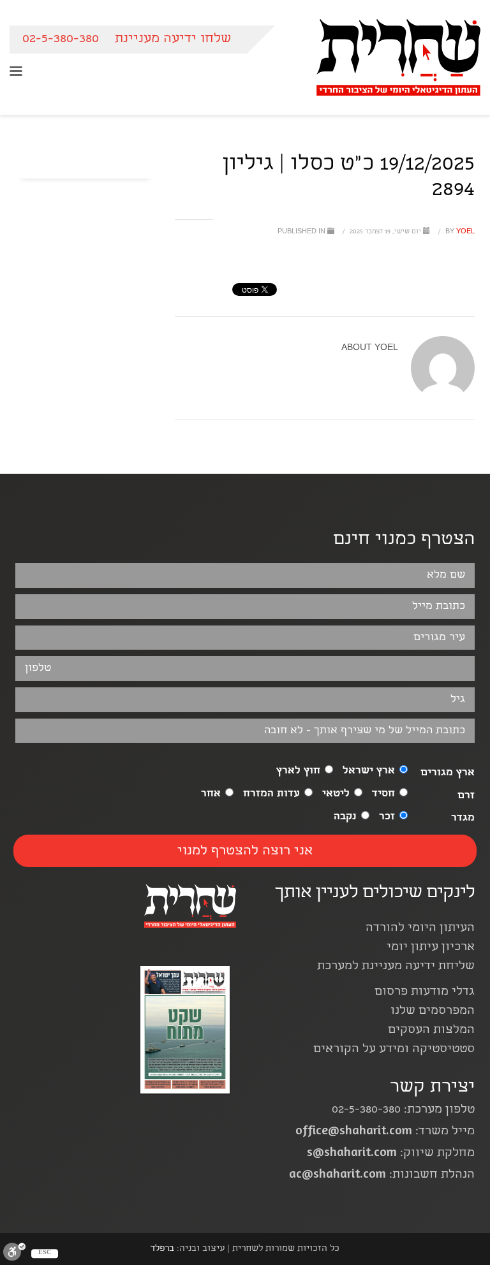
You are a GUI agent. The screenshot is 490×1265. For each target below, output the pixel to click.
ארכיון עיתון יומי (431, 947)
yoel (459, 232)
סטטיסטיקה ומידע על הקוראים (394, 1050)
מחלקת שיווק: (391, 1153)
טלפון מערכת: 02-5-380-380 (403, 1110)
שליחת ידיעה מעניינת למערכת (396, 967)
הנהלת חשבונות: (382, 1175)
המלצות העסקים (431, 1030)
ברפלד (162, 1249)
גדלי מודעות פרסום (425, 992)
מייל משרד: (385, 1132)
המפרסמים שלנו (432, 1011)
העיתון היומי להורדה (420, 928)
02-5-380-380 (60, 39)
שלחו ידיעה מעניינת (173, 39)
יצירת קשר (432, 1088)
